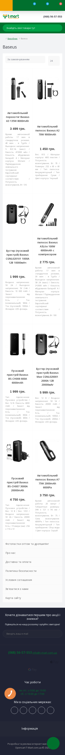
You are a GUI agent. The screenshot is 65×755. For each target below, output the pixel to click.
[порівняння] (28, 73)
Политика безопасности (20, 571)
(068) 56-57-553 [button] (20, 652)
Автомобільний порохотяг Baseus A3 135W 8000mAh (17, 117)
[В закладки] (28, 78)
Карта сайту (13, 598)
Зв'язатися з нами (16, 589)
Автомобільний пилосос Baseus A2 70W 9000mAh (47, 130)
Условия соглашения (18, 580)
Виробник (13, 38)
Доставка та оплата (18, 562)
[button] (52, 17)
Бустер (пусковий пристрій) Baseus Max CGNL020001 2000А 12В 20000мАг (47, 376)
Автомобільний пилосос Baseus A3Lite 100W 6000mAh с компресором (47, 246)
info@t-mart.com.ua (44, 652)
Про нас (10, 553)
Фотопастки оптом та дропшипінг (27, 544)
